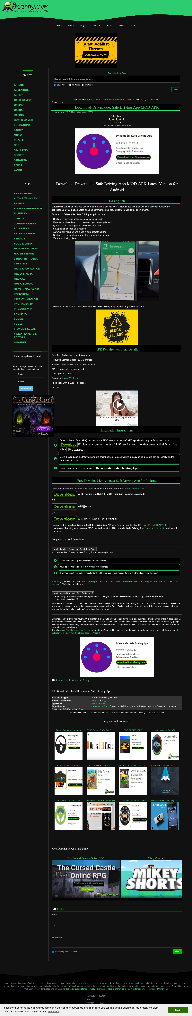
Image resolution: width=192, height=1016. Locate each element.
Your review (57, 937)
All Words (76, 85)
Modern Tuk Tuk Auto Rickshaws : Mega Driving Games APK (133, 765)
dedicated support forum (76, 988)
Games (121, 25)
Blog (82, 25)
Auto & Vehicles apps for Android (76, 630)
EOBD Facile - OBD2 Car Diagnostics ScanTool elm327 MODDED (101, 730)
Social (109, 25)
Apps (133, 25)
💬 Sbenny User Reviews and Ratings (71, 680)
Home (59, 25)
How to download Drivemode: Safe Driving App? (74, 548)
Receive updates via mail (66, 951)
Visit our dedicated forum (135, 488)
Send (177, 951)
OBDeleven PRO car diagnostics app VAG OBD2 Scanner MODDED (165, 800)
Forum (71, 25)
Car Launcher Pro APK (165, 730)
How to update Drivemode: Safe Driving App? (73, 593)
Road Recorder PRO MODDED (101, 800)
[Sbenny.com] (25, 6)
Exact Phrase (62, 85)
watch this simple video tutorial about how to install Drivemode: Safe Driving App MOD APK (122, 581)
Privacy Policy (95, 988)
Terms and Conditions (158, 988)
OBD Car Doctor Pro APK (68, 765)
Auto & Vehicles (70, 378)
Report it (91, 488)
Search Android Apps (117, 73)
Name (54, 914)
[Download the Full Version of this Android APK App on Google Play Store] (64, 518)
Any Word (88, 85)
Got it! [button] (178, 1010)
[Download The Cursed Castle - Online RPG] (86, 878)
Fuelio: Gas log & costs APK (68, 730)
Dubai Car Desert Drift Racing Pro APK (101, 765)
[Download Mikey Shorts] (155, 878)
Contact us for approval (135, 988)
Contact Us (95, 25)
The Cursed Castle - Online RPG (85, 858)
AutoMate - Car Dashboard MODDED (165, 765)
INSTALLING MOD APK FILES (154, 525)
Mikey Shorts (155, 858)
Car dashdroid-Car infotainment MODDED (69, 800)
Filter (176, 89)
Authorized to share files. (113, 988)
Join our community (156, 528)
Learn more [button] (53, 1011)
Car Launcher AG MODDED (133, 800)
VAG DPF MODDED (133, 730)
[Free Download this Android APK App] (64, 494)
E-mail (54, 925)
